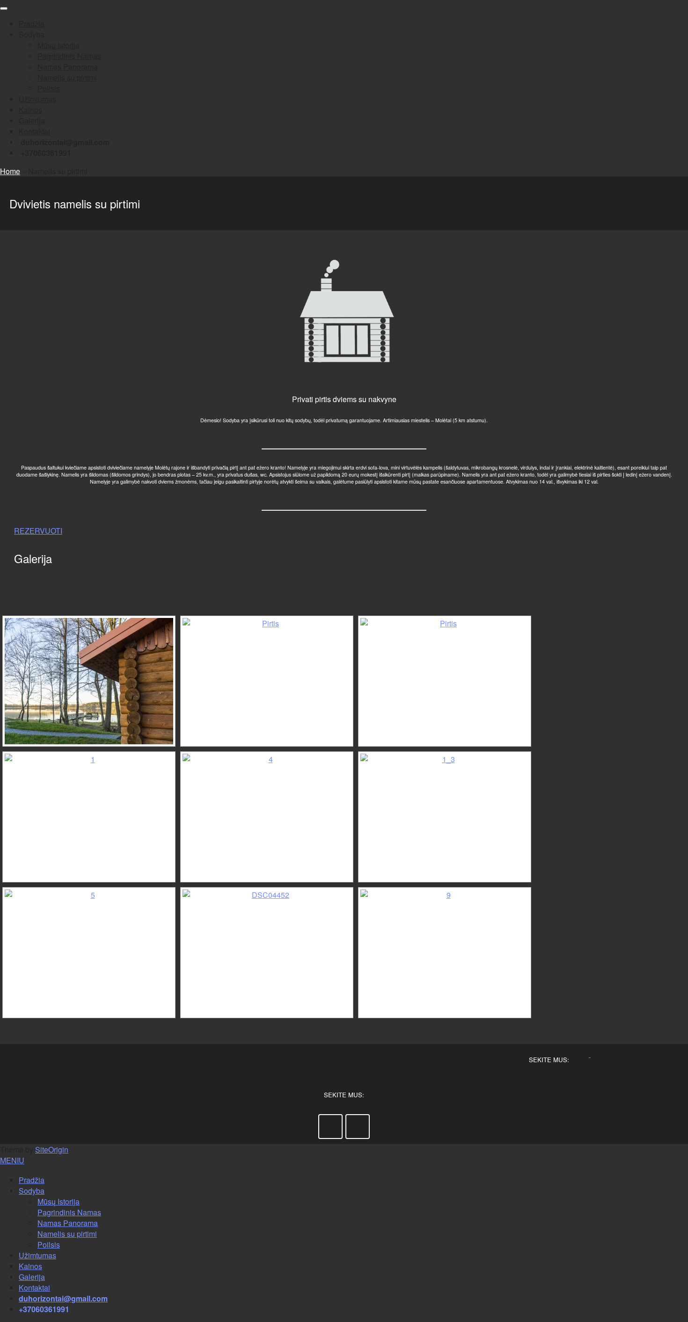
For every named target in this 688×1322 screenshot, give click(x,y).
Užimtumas (37, 99)
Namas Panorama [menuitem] (67, 1223)
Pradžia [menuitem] (31, 1180)
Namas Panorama (67, 66)
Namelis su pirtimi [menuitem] (67, 1233)
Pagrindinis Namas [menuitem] (69, 1212)
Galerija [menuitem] (32, 1276)
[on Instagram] (593, 1054)
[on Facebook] (587, 1054)
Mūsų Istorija (58, 45)
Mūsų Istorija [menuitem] (58, 1201)
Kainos (30, 109)
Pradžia (31, 23)
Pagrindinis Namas (69, 56)
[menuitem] (63, 1298)
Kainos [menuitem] (30, 1266)
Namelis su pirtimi (67, 77)
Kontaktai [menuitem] (34, 1287)
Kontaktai (34, 131)
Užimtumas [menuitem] (37, 1255)
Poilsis (48, 88)
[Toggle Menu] (3, 8)
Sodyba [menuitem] (31, 1190)
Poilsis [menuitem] (48, 1244)
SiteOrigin (51, 1149)
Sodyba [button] (31, 34)
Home (10, 171)
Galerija (32, 120)
